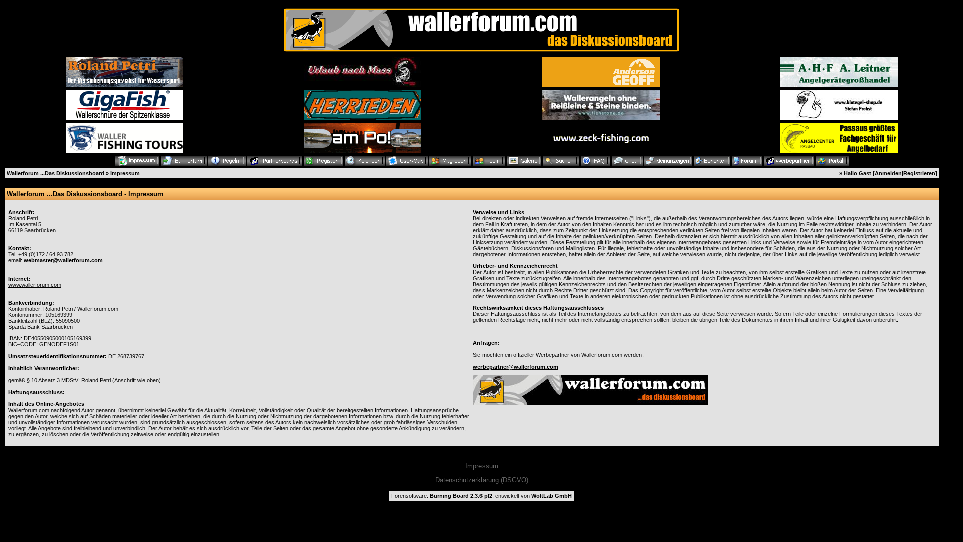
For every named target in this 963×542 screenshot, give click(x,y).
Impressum (481, 466)
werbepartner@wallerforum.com (515, 367)
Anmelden (888, 173)
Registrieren (919, 173)
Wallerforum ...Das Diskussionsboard (55, 173)
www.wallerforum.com (34, 285)
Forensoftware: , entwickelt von (481, 496)
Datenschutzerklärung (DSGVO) (481, 480)
